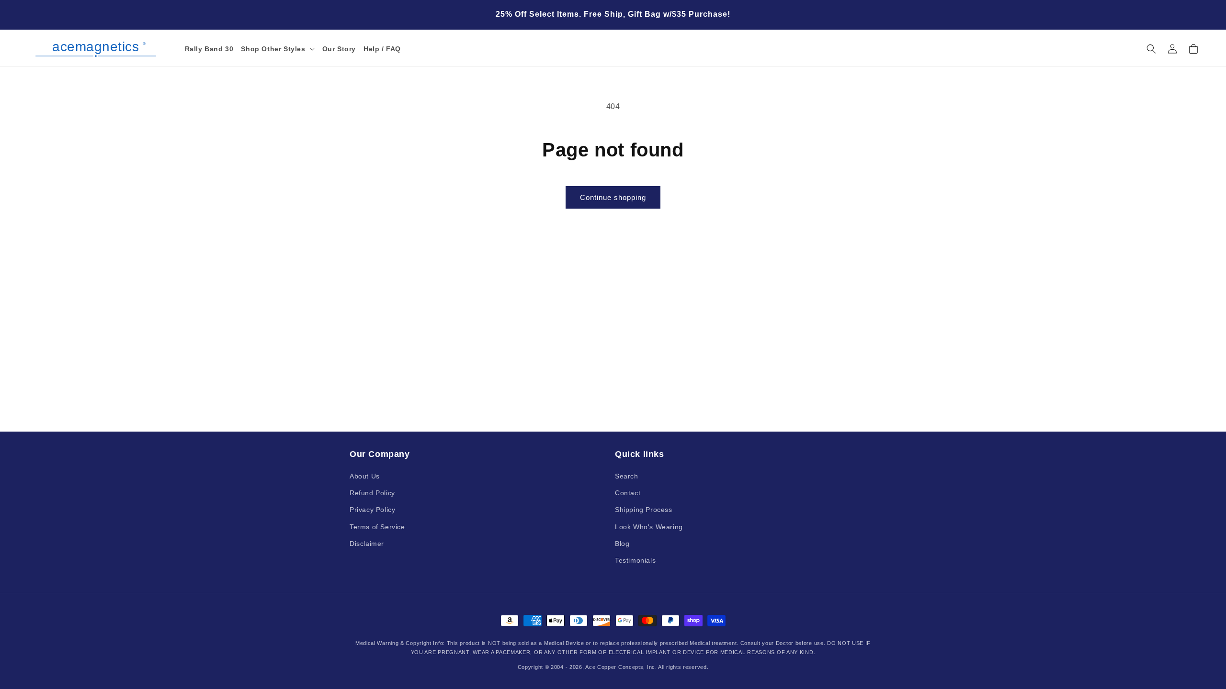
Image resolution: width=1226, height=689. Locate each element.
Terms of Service (377, 527)
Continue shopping (613, 197)
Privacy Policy (372, 509)
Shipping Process (643, 509)
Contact (627, 493)
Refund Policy (372, 493)
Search (626, 476)
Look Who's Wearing (649, 527)
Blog (622, 543)
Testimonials (635, 560)
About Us (365, 476)
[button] (277, 49)
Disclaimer (367, 543)
